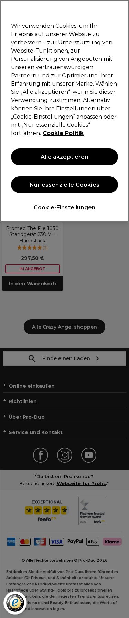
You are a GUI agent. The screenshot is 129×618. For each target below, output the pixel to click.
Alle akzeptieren (64, 157)
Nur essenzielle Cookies (64, 184)
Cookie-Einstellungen (64, 207)
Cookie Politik (63, 133)
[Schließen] (120, 9)
